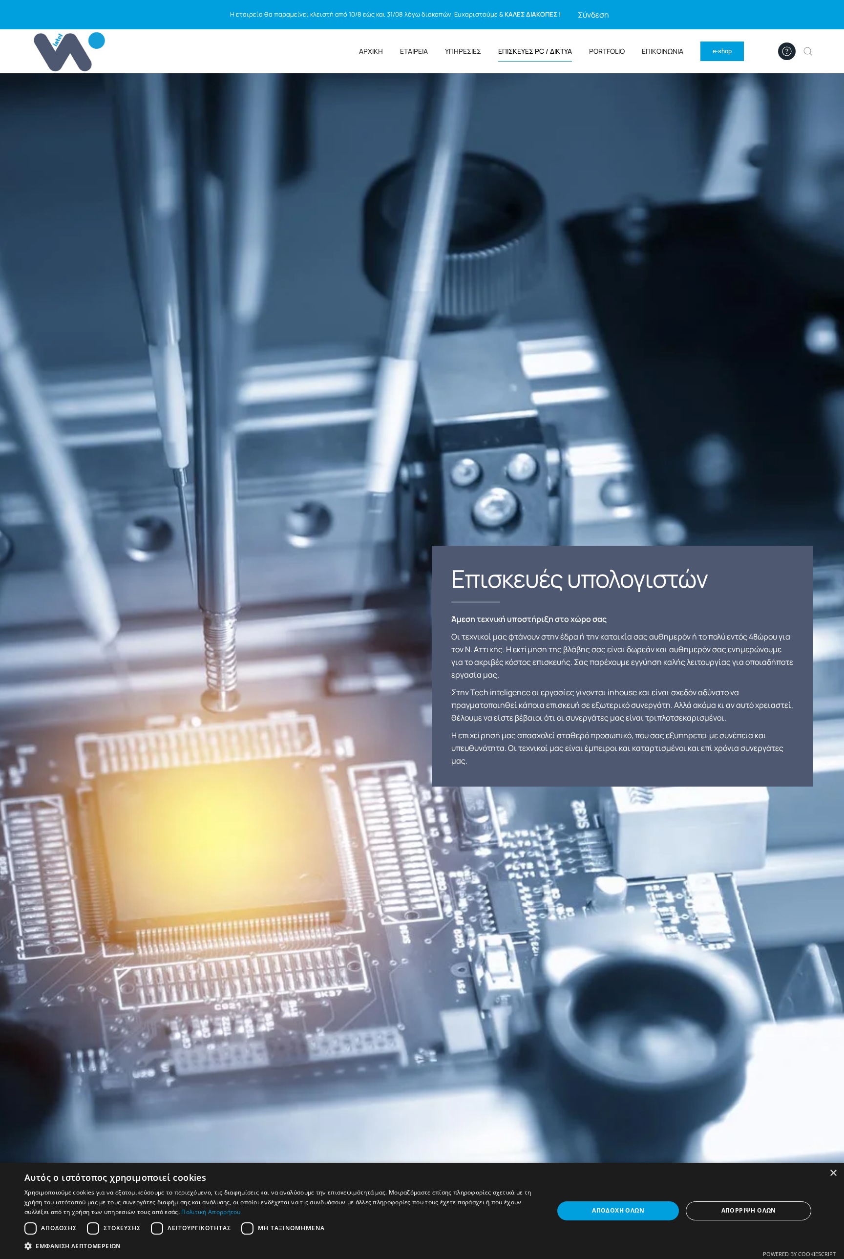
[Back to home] (70, 51)
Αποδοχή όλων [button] (618, 1210)
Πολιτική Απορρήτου (210, 1212)
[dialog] (422, 1211)
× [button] (833, 1173)
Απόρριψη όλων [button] (748, 1210)
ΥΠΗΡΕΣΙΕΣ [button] (463, 51)
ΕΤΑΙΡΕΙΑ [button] (414, 51)
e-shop (722, 51)
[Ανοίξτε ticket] (787, 51)
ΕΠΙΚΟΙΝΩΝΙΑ (662, 51)
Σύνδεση (593, 14)
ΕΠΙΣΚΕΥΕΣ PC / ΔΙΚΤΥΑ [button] (535, 51)
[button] (808, 51)
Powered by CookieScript (799, 1254)
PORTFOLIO (607, 51)
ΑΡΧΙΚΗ (371, 51)
